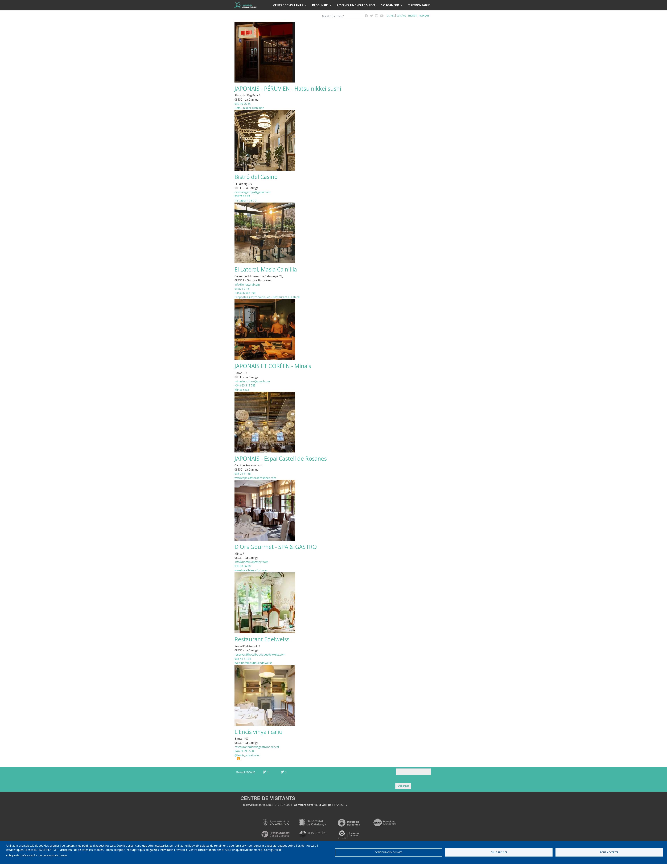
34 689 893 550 (244, 751)
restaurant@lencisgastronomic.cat (256, 747)
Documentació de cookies (53, 855)
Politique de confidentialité (20, 855)
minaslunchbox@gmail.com (252, 381)
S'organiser (388, 6)
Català (391, 15)
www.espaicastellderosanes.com (255, 478)
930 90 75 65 (242, 104)
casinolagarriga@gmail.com (252, 192)
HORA (338, 805)
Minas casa (241, 390)
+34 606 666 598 (245, 293)
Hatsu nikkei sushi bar (249, 108)
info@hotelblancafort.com (251, 562)
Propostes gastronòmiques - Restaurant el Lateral (267, 297)
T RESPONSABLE (419, 5)
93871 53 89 (242, 196)
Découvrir (318, 6)
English (412, 15)
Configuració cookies (388, 852)
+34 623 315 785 (245, 385)
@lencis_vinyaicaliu (246, 755)
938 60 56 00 (242, 566)
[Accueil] (245, 5)
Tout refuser (499, 852)
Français (424, 15)
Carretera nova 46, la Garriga (312, 805)
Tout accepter (609, 852)
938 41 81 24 (242, 659)
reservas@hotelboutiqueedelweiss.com (259, 654)
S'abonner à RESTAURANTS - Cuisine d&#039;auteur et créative (238, 758)
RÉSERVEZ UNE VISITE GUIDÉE (356, 5)
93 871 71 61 (242, 289)
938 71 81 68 (242, 474)
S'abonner (403, 785)
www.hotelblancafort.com (250, 570)
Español (401, 15)
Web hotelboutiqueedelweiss (253, 663)
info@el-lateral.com (247, 284)
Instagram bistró (245, 200)
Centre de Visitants (286, 6)
